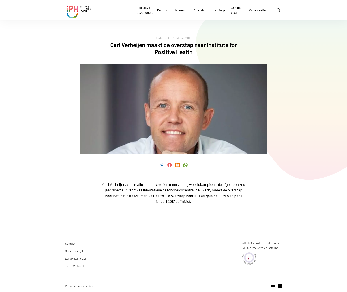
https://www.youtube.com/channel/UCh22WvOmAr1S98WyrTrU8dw (273, 286)
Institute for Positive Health (79, 12)
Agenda (199, 10)
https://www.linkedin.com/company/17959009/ (280, 286)
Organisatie (257, 10)
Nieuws (180, 10)
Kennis (162, 10)
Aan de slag (236, 10)
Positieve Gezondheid (144, 10)
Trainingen (219, 10)
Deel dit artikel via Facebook (169, 165)
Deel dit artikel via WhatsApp (185, 165)
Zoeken (279, 10)
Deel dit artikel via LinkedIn (177, 165)
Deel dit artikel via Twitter (161, 165)
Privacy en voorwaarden (79, 285)
